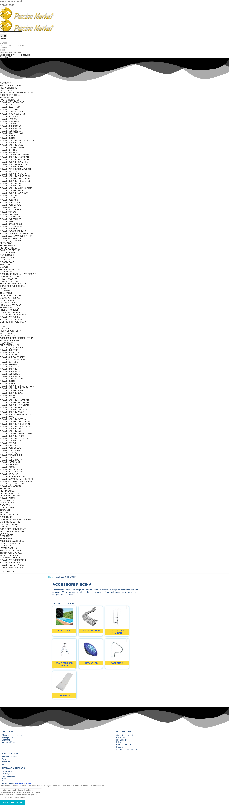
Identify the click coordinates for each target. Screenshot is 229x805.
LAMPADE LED (6, 288)
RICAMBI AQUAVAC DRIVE (12, 238)
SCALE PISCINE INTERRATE (13, 284)
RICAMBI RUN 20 (7, 136)
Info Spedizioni (122, 740)
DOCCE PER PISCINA (10, 298)
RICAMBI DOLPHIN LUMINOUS (14, 193)
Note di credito (8, 762)
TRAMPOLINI (6, 293)
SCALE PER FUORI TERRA (12, 286)
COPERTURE (6, 272)
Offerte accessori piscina (12, 735)
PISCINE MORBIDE (8, 88)
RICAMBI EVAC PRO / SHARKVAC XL (16, 234)
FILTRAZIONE (6, 243)
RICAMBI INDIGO (7, 222)
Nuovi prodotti (8, 737)
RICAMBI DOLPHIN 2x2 (10, 195)
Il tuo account (10, 754)
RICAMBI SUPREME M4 (10, 128)
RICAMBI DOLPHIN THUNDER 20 (15, 179)
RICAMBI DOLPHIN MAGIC (12, 191)
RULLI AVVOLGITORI (9, 279)
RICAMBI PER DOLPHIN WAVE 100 (15, 169)
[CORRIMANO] (117, 640)
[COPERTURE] (64, 607)
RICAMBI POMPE (7, 253)
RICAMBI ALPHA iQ (8, 207)
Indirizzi (5, 764)
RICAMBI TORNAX (8, 212)
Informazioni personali (11, 757)
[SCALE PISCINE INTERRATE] (117, 607)
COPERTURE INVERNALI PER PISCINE (18, 274)
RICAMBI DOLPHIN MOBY (11, 145)
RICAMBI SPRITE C (8, 150)
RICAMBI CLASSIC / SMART (12, 114)
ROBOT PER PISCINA (10, 95)
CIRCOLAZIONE (7, 262)
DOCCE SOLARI (7, 300)
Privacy (119, 742)
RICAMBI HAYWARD (9, 229)
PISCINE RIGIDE (7, 90)
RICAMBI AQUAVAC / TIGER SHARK (16, 236)
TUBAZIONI (5, 265)
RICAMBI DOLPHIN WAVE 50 (13, 174)
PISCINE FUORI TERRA (10, 86)
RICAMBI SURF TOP (9, 105)
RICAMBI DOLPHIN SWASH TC (14, 164)
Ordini (4, 759)
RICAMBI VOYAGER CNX (11, 210)
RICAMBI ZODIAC (8, 198)
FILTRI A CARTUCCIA (9, 248)
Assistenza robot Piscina (126, 749)
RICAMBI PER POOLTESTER (13, 315)
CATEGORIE (5, 83)
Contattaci (6, 740)
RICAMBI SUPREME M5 (10, 126)
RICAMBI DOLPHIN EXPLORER (14, 143)
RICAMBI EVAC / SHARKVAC (13, 231)
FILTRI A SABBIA (7, 245)
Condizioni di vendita (125, 735)
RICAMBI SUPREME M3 (10, 131)
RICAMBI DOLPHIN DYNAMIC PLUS (16, 188)
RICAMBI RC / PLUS (9, 117)
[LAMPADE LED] (90, 640)
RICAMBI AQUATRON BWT (12, 102)
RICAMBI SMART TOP (10, 107)
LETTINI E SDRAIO (8, 303)
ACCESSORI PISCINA (10, 269)
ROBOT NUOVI (6, 97)
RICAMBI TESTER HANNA (12, 319)
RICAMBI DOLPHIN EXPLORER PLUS (17, 140)
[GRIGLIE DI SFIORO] (90, 607)
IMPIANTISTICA (7, 257)
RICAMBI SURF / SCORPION (13, 112)
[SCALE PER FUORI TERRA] (64, 640)
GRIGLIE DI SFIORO (9, 281)
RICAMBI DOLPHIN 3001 (11, 186)
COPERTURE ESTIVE (10, 276)
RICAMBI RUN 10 (7, 138)
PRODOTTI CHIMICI (9, 310)
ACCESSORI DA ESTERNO (12, 296)
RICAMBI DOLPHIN (8, 124)
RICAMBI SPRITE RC (9, 152)
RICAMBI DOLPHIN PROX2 (12, 167)
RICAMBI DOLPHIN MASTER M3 (14, 160)
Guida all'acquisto (123, 745)
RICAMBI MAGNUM (8, 119)
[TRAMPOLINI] (64, 672)
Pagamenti (120, 747)
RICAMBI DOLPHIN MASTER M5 (14, 155)
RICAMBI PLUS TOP (9, 109)
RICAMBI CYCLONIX (9, 200)
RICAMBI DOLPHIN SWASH (12, 148)
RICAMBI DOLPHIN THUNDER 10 (15, 181)
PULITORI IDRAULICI (9, 100)
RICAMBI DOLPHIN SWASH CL (14, 162)
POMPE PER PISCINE (10, 250)
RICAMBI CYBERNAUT (10, 219)
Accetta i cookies (12, 803)
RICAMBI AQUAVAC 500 (10, 241)
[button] (9, 572)
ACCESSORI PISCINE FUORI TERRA (16, 93)
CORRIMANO (6, 291)
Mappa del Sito (8, 742)
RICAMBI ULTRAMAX (9, 121)
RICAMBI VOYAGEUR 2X (11, 226)
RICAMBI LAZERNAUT (10, 217)
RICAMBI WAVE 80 (8, 171)
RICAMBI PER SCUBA (10, 317)
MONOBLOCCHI (7, 255)
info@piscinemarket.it (23, 783)
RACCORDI (5, 260)
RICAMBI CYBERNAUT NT (12, 214)
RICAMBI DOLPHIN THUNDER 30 (15, 176)
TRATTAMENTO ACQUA (11, 308)
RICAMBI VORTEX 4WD (10, 205)
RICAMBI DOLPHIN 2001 (11, 183)
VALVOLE (4, 267)
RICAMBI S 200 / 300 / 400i (11, 133)
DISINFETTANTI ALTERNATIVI (13, 322)
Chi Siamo (120, 737)
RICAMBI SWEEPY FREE (11, 224)
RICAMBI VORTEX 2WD (10, 202)
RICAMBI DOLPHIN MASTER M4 (14, 157)
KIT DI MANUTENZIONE (10, 305)
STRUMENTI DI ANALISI (10, 312)
